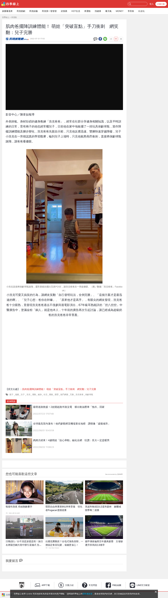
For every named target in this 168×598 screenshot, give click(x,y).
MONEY (120, 11)
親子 (11, 394)
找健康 (98, 11)
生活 (45, 394)
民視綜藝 (33, 11)
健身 (40, 394)
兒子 (23, 394)
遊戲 (17, 394)
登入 (151, 4)
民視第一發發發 (49, 11)
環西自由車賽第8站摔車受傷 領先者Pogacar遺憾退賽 (63, 508)
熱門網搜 (64, 394)
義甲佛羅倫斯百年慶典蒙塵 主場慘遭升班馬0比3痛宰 (104, 543)
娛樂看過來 (7, 11)
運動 (34, 394)
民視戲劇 (21, 11)
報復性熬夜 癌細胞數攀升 (19, 506)
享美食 (131, 11)
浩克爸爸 (79, 394)
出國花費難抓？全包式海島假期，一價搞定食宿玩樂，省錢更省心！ (64, 543)
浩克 (28, 394)
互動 (72, 394)
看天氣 (108, 11)
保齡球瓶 (89, 394)
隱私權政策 (87, 593)
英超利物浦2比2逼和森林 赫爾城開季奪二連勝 (103, 508)
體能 (51, 394)
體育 (57, 394)
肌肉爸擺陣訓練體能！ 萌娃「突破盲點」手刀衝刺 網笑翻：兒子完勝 (59, 389)
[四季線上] (10, 3)
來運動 (87, 11)
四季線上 (5, 17)
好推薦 (64, 11)
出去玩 (141, 11)
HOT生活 (75, 11)
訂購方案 (161, 4)
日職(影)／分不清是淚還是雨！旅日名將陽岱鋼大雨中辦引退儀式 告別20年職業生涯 (24, 544)
